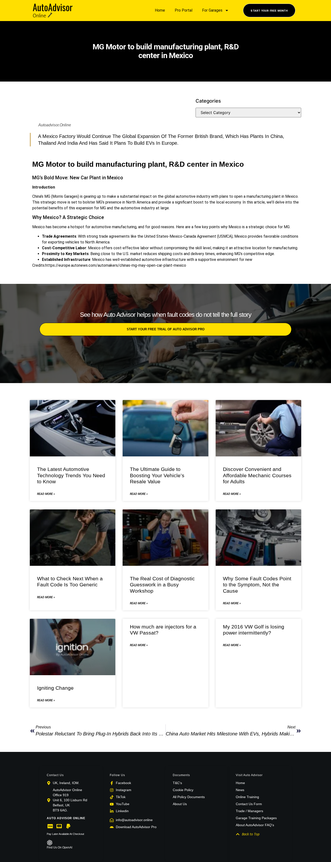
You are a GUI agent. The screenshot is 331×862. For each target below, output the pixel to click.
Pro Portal (183, 10)
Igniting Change (55, 688)
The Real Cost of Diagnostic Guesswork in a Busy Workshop (162, 584)
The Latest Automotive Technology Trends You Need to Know (71, 475)
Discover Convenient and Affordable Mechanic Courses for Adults (257, 475)
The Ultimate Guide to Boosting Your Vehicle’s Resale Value (157, 475)
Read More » (46, 494)
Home (160, 10)
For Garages (212, 10)
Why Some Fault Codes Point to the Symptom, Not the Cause (257, 584)
